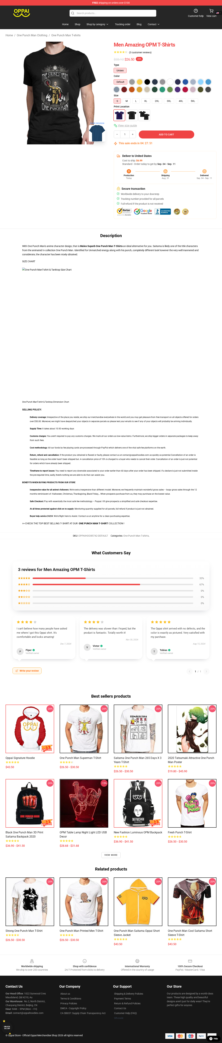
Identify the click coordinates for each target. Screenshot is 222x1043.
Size (116, 95)
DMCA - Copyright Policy (73, 1008)
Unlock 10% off (7, 1027)
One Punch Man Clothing (32, 35)
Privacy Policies (68, 1003)
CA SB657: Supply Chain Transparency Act (83, 1013)
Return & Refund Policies (127, 1003)
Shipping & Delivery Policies (128, 993)
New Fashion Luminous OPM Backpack (138, 832)
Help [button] (216, 1038)
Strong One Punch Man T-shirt (24, 930)
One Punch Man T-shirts (65, 35)
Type (116, 65)
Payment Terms (122, 998)
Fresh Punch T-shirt (180, 832)
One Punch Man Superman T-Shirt (80, 758)
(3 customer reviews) (140, 52)
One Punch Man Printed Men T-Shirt (81, 930)
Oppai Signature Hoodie (20, 758)
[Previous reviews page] (189, 671)
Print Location (121, 106)
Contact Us (120, 1008)
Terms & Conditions (70, 998)
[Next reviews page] (206, 671)
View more (111, 855)
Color (117, 76)
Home (9, 35)
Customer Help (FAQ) (125, 1013)
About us (65, 993)
